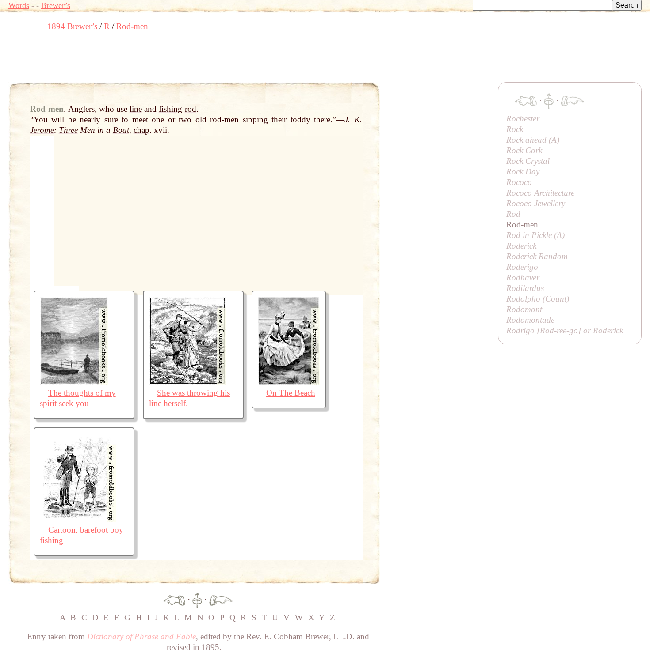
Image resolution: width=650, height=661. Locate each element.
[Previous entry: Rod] (174, 599)
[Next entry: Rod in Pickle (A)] (221, 599)
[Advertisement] (169, 59)
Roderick (521, 245)
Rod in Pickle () (535, 235)
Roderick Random (537, 256)
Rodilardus (525, 288)
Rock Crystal (528, 161)
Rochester (522, 118)
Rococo (519, 182)
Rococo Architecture (540, 192)
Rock (514, 129)
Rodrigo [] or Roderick (564, 330)
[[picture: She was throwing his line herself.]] (187, 382)
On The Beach (290, 392)
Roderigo (522, 267)
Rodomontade (530, 320)
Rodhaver (522, 277)
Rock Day (522, 171)
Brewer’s (55, 5)
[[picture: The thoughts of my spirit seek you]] (74, 382)
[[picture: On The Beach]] (289, 382)
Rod (513, 214)
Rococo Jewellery (535, 203)
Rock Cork (524, 150)
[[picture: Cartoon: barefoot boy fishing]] (78, 519)
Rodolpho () (537, 298)
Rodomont (524, 309)
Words (18, 5)
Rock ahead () (532, 139)
